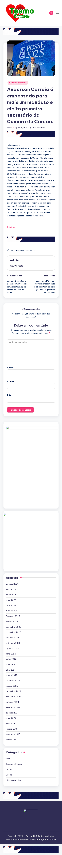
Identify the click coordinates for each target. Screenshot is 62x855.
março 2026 (11, 610)
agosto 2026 (12, 584)
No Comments (39, 127)
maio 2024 (11, 718)
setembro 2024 (13, 707)
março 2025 (11, 675)
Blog (8, 758)
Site (9, 395)
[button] (16, 266)
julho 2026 (11, 589)
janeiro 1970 (11, 739)
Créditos (11, 227)
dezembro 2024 (13, 691)
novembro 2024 (13, 696)
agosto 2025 (12, 648)
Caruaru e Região (14, 764)
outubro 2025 (12, 637)
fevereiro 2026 (13, 616)
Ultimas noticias (18, 83)
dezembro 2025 (13, 627)
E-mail (11, 381)
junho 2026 (11, 594)
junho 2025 (11, 659)
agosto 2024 (12, 712)
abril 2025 (11, 670)
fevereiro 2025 (13, 680)
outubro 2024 (12, 702)
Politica (9, 769)
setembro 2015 (13, 734)
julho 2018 (10, 723)
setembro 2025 (13, 643)
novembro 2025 (13, 632)
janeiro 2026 (12, 621)
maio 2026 (11, 600)
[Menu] (57, 13)
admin (14, 260)
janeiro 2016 (11, 729)
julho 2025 (11, 653)
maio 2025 (11, 664)
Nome (10, 367)
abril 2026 (11, 605)
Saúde (9, 774)
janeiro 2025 (12, 686)
